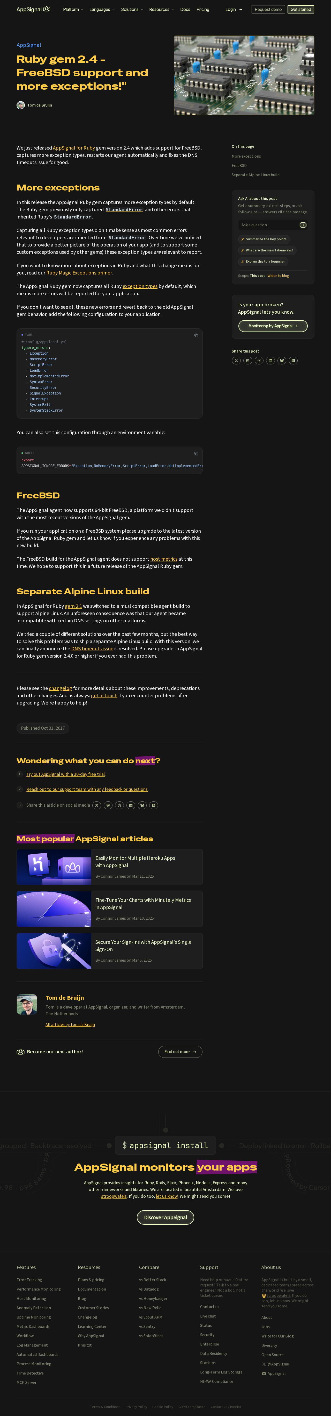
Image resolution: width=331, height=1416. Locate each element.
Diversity (269, 1345)
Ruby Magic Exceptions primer (79, 273)
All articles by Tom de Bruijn (70, 1025)
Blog (82, 1298)
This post (257, 276)
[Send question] (303, 225)
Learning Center (92, 1326)
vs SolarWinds (151, 1336)
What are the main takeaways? (269, 250)
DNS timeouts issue (92, 648)
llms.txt (85, 1345)
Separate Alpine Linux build (256, 175)
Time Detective (30, 1373)
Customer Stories (93, 1308)
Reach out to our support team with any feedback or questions (87, 789)
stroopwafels (114, 1196)
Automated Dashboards (37, 1354)
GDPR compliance (192, 1407)
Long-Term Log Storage (221, 1372)
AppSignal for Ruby (74, 148)
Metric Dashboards (33, 1326)
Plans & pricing (91, 1280)
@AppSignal (278, 1364)
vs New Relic (150, 1308)
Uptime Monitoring (34, 1317)
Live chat (208, 1316)
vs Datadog (149, 1289)
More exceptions (246, 156)
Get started (301, 9)
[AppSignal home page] (33, 9)
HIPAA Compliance (216, 1381)
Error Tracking (29, 1280)
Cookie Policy (162, 1407)
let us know (167, 1196)
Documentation (92, 1289)
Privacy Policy (136, 1407)
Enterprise (209, 1344)
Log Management (32, 1345)
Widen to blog (278, 276)
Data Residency (213, 1353)
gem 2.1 (73, 606)
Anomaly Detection (34, 1308)
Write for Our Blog (277, 1336)
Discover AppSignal (165, 1217)
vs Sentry (147, 1326)
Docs (185, 9)
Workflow (25, 1336)
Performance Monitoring (39, 1289)
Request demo (268, 9)
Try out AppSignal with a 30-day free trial (65, 774)
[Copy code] (196, 335)
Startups (208, 1363)
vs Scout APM (150, 1317)
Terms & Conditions (105, 1407)
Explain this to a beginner (265, 261)
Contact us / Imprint (226, 1407)
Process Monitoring (34, 1364)
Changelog (87, 1317)
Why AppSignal (91, 1336)
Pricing (203, 9)
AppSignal (277, 1373)
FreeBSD (239, 165)
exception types (140, 286)
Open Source (272, 1355)
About (266, 1317)
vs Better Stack (152, 1280)
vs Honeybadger (153, 1298)
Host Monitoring (31, 1298)
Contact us (209, 1307)
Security (207, 1335)
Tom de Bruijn (39, 105)
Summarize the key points (266, 239)
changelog (60, 688)
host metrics (163, 559)
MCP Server (26, 1382)
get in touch (104, 695)
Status (206, 1325)
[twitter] (96, 805)
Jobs (265, 1327)
